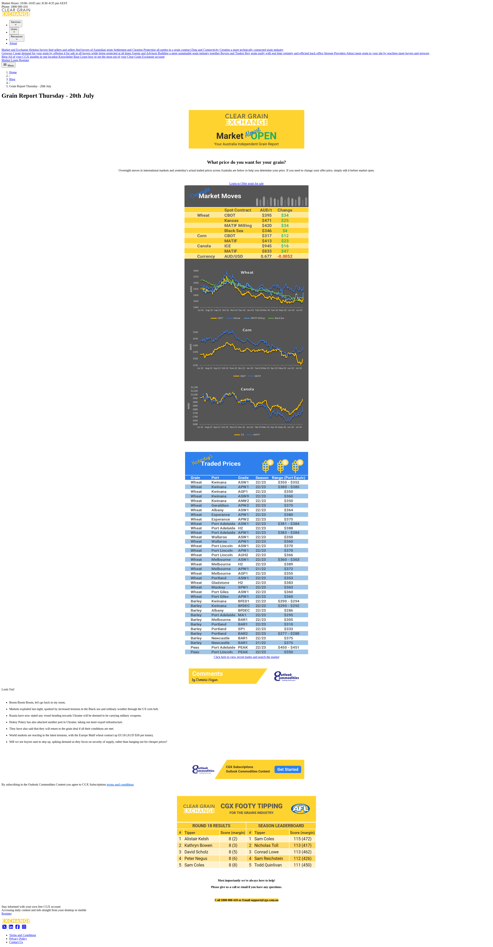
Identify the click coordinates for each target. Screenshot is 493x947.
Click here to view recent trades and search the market (246, 657)
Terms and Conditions (22, 935)
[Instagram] (24, 928)
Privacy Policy (18, 938)
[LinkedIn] (11, 928)
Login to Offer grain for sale (246, 183)
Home (13, 72)
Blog (12, 79)
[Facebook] (18, 928)
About (13, 43)
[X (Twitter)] (5, 928)
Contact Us (16, 942)
